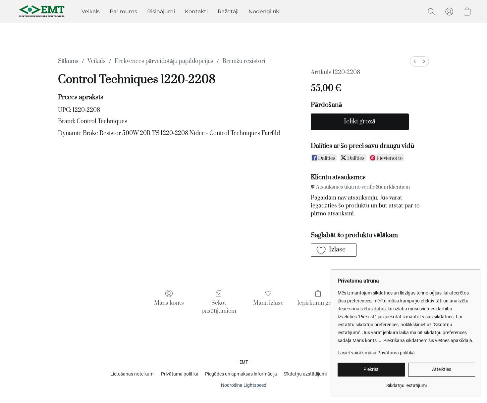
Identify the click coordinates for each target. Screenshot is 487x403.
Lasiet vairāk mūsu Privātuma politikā (376, 352)
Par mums (123, 11)
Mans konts (169, 303)
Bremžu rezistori (243, 61)
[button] (42, 11)
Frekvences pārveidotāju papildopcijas (164, 61)
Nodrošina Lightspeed (243, 385)
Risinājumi (161, 11)
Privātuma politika (179, 374)
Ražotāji (228, 11)
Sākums (68, 61)
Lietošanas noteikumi (132, 374)
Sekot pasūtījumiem (218, 307)
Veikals (90, 11)
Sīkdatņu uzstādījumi (305, 374)
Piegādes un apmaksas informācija (241, 374)
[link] (406, 383)
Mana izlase (268, 303)
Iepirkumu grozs (318, 303)
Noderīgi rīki (264, 11)
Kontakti (196, 11)
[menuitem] (414, 61)
